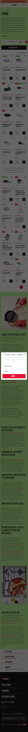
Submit (13, 376)
